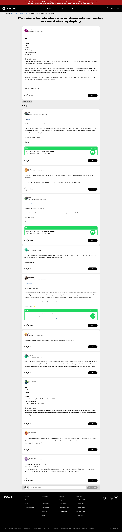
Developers (45, 504)
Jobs (26, 504)
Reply (92, 95)
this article (83, 302)
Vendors (44, 515)
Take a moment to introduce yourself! (51, 318)
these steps (72, 3)
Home (11, 13)
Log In (113, 8)
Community (11, 8)
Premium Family (23, 13)
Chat (61, 8)
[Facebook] (116, 498)
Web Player (62, 504)
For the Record (29, 507)
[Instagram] (105, 498)
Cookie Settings (37, 528)
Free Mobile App (64, 507)
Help (49, 8)
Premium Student (81, 511)
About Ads (46, 528)
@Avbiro (29, 204)
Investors (44, 511)
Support (61, 500)
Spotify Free (79, 515)
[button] (97, 31)
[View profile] (26, 30)
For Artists (45, 500)
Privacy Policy (27, 528)
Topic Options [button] (27, 101)
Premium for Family (34, 88)
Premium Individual (81, 500)
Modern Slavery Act (66, 528)
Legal (5, 528)
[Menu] (118, 8)
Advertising (45, 507)
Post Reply (92, 487)
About (27, 500)
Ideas (72, 8)
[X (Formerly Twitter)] (111, 498)
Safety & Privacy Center (15, 528)
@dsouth (29, 119)
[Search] (107, 8)
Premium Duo (80, 504)
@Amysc (29, 283)
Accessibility (55, 528)
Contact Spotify (63, 511)
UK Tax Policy (76, 528)
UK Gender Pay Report (88, 528)
